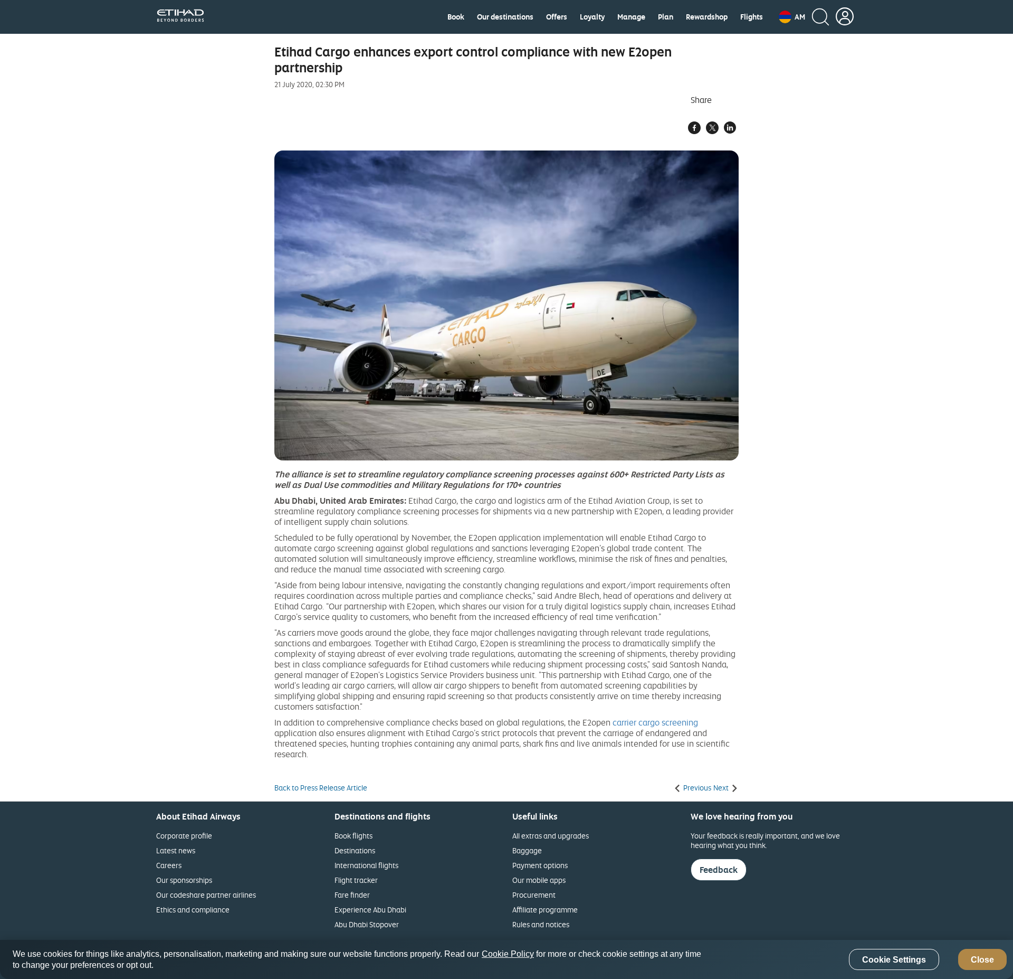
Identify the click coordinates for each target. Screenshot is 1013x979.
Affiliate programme (545, 910)
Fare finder (352, 895)
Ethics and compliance (193, 910)
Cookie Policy (508, 953)
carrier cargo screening (655, 722)
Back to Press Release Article (320, 788)
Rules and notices (540, 924)
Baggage (527, 850)
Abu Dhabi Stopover (367, 924)
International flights (366, 865)
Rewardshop (707, 17)
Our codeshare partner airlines (206, 895)
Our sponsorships (184, 880)
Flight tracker (356, 880)
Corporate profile (184, 836)
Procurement (534, 895)
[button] (792, 17)
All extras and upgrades (550, 836)
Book (455, 17)
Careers (168, 865)
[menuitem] (455, 17)
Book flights (353, 836)
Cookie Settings (894, 959)
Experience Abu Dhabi (370, 910)
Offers (556, 17)
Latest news (175, 850)
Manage (631, 17)
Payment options (540, 865)
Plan (665, 17)
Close (982, 959)
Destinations (355, 850)
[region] (506, 959)
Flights (751, 17)
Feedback (719, 870)
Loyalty (592, 17)
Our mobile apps (539, 880)
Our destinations (505, 17)
